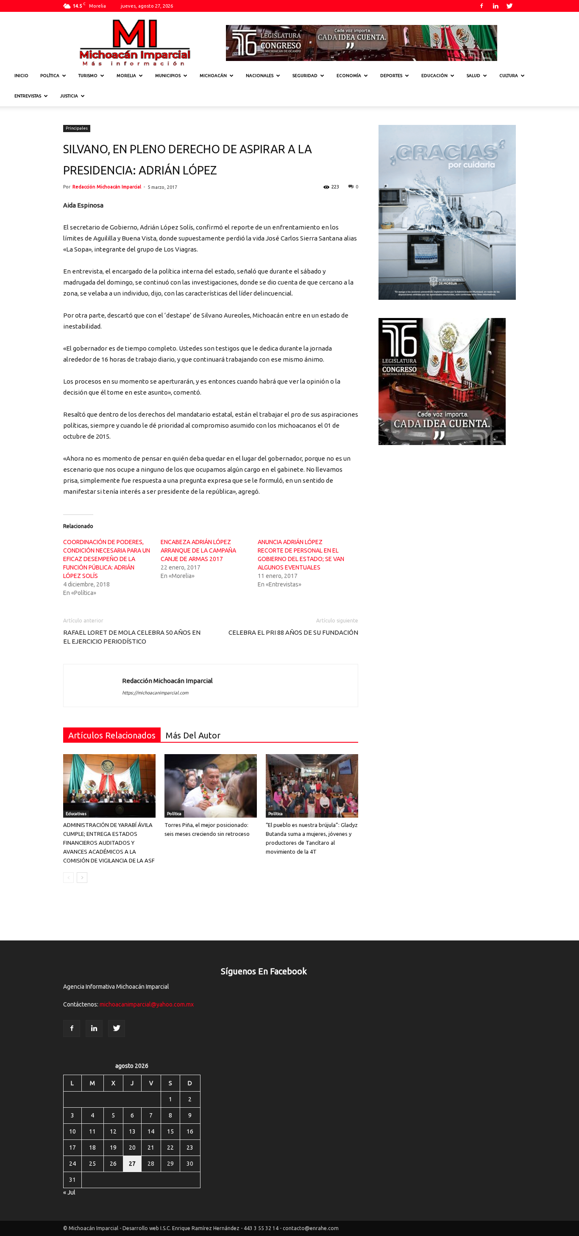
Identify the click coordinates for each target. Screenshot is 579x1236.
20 (132, 1147)
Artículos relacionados (112, 735)
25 (92, 1163)
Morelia (126, 75)
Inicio (21, 75)
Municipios (168, 75)
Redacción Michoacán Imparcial (106, 186)
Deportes (391, 75)
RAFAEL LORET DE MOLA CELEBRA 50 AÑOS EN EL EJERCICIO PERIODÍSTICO (131, 637)
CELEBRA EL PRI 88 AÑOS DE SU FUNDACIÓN (293, 632)
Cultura (508, 75)
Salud (473, 75)
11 (92, 1131)
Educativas (76, 813)
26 (113, 1163)
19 (113, 1147)
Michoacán (213, 75)
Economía (349, 75)
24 (72, 1163)
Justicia (69, 96)
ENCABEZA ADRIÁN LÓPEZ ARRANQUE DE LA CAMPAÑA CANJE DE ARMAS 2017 (198, 550)
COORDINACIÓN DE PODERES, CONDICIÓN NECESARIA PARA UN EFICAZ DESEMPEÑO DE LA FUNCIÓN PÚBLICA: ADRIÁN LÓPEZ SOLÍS (106, 559)
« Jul (69, 1192)
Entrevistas (27, 96)
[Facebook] (481, 6)
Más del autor (193, 735)
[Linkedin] (495, 6)
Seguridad (304, 75)
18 (92, 1147)
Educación (434, 75)
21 (151, 1147)
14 (151, 1131)
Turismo (87, 75)
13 (132, 1131)
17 (72, 1147)
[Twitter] (509, 6)
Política (49, 75)
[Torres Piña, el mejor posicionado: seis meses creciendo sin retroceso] (210, 786)
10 (72, 1131)
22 (170, 1147)
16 (190, 1131)
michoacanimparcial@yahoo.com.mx (147, 1004)
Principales (77, 128)
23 (190, 1147)
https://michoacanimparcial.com (155, 692)
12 (113, 1131)
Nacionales (259, 75)
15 (170, 1131)
